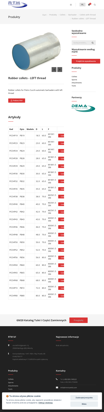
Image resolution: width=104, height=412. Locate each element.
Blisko (84, 404)
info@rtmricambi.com (68, 387)
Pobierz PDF (18, 100)
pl (82, 4)
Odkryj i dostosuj (45, 403)
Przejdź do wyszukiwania (86, 61)
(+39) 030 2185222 (70, 379)
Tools (74, 86)
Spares (74, 79)
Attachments (77, 83)
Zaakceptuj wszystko (84, 398)
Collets (74, 76)
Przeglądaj (78, 320)
